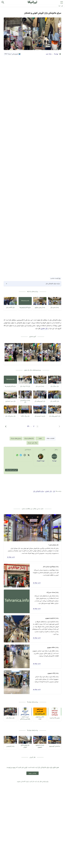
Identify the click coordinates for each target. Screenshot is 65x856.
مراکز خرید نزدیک (32, 443)
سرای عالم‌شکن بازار (38, 491)
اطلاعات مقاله (50, 438)
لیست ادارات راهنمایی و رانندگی (25, 718)
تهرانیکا (56, 54)
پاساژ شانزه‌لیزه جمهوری (40, 746)
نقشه (40, 438)
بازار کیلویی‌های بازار (54, 416)
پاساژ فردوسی (10, 746)
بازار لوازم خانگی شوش (25, 746)
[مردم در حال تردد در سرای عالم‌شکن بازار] (32, 352)
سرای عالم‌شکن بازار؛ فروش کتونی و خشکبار (42, 13)
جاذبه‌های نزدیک (29, 438)
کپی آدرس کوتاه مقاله (11, 470)
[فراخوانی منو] (61, 2)
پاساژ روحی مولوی (40, 307)
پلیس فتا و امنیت (55, 718)
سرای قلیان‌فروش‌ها (10, 386)
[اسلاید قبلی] (6, 355)
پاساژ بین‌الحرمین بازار (25, 401)
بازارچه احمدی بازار (40, 416)
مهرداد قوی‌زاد (41, 461)
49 (28, 426)
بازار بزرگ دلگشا (25, 416)
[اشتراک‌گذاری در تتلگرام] (21, 455)
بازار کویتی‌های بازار (40, 401)
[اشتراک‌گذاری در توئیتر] (29, 455)
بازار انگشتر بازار (54, 401)
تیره (59, 6)
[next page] (6, 426)
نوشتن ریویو (32, 773)
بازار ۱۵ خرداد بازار (25, 386)
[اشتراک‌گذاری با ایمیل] (24, 455)
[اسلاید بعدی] (59, 355)
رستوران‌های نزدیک (16, 438)
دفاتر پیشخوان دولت (40, 718)
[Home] (32, 2)
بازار (54, 491)
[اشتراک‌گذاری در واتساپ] (17, 455)
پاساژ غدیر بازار (40, 386)
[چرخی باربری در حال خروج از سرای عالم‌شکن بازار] (51, 352)
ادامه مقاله (12, 557)
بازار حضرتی (44, 328)
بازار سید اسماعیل (10, 401)
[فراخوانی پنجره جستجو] (3, 2)
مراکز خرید (49, 54)
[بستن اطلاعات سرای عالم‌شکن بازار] (6, 283)
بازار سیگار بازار (54, 386)
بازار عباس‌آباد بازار (10, 416)
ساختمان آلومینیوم (54, 746)
